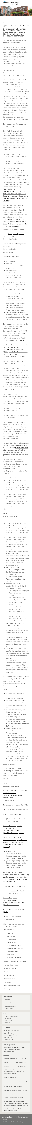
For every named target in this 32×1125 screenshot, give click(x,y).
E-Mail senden (9, 1039)
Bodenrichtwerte (12, 951)
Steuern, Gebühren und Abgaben (15, 961)
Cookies (4, 1119)
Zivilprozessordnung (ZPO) (12, 814)
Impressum (8, 1018)
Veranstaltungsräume (11, 965)
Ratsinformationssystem (12, 985)
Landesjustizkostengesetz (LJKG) (14, 886)
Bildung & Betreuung (11, 1004)
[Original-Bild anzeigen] (16, 16)
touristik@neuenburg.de (16, 1097)
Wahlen (6, 972)
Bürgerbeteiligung (10, 975)
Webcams (7, 982)
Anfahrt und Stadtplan (11, 1016)
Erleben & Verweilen (10, 1001)
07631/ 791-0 (17, 1077)
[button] (28, 3)
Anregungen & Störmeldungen (11, 941)
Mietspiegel (10, 954)
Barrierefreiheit (23, 1117)
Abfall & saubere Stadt (14, 945)
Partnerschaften (9, 979)
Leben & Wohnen (10, 1003)
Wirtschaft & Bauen (10, 1006)
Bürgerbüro (10, 933)
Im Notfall (7, 1022)
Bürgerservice (9, 929)
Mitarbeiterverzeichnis (14, 957)
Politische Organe (10, 968)
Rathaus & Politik (10, 1008)
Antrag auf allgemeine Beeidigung (16, 235)
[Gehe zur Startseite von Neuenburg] (10, 2)
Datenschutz (8, 1020)
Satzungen (7, 989)
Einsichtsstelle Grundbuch (15, 948)
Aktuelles (7, 999)
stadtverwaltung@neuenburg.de (19, 1081)
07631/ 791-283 (13, 1094)
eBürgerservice (11, 936)
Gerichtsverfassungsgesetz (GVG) (15, 805)
